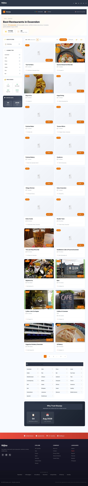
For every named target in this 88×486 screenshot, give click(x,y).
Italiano (72, 448)
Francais (73, 455)
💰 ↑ (77, 39)
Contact (55, 450)
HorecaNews (37, 474)
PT (86, 3)
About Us (55, 448)
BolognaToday (53, 474)
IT (73, 3)
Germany (37, 458)
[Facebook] (2, 455)
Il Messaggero (28, 474)
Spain (36, 455)
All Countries (37, 448)
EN (76, 3)
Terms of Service (57, 455)
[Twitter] (10, 455)
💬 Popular (71, 39)
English (72, 450)
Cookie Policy (56, 458)
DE (83, 3)
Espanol (73, 453)
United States (38, 460)
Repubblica (19, 474)
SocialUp (69, 474)
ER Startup (61, 474)
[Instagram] (6, 455)
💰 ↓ (82, 39)
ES (78, 3)
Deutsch (73, 458)
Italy (36, 450)
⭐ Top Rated (63, 39)
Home (5, 18)
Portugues (73, 460)
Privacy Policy (56, 453)
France (36, 453)
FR (81, 3)
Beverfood (45, 474)
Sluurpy (36, 463)
